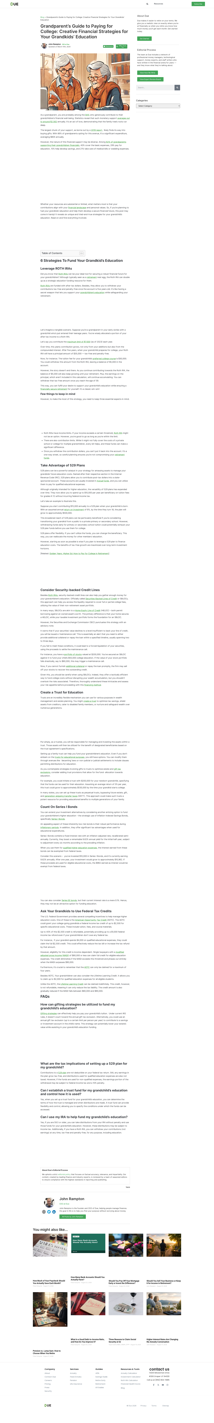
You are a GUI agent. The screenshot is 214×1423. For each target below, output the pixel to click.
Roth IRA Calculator (129, 1380)
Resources (158, 4)
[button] (147, 4)
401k (97, 1373)
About (47, 1373)
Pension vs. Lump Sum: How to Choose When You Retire (47, 1352)
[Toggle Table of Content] (80, 253)
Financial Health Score (130, 1384)
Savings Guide (101, 1377)
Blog (42, 17)
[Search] (177, 87)
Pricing (47, 1384)
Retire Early (100, 1380)
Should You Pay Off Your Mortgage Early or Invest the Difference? (124, 1282)
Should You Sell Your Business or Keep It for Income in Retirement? (164, 1282)
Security (48, 1391)
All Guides (99, 1387)
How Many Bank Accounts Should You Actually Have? (88, 1278)
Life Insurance (76, 1384)
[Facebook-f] (154, 1385)
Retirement (100, 1384)
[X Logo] (158, 1385)
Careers (48, 1380)
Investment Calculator (131, 1377)
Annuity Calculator (129, 1373)
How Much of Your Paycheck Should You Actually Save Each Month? (49, 1282)
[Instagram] (167, 1385)
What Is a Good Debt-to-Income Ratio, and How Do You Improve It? (87, 1340)
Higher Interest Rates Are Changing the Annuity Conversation (162, 1340)
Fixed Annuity (75, 1377)
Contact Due (50, 1377)
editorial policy (64, 1174)
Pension (73, 1380)
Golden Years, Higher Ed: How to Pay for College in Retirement (79, 553)
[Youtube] (163, 1385)
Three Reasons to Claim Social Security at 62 (122, 1340)
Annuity (73, 1373)
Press (47, 1387)
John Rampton (71, 1199)
